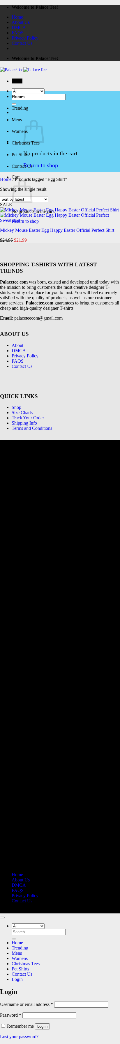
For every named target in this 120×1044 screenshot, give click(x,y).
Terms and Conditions (32, 428)
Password (10, 1015)
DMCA (19, 27)
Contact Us (22, 43)
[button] (17, 81)
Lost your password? (19, 1036)
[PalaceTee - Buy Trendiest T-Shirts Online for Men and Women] (23, 69)
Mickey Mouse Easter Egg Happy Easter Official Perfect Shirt (57, 230)
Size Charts (22, 412)
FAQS (18, 32)
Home (17, 17)
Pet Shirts (20, 154)
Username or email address (26, 1004)
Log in (42, 1026)
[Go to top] (2, 917)
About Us (21, 22)
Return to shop (40, 165)
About (17, 345)
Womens (20, 131)
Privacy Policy (25, 37)
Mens (17, 119)
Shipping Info (24, 423)
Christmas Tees (26, 963)
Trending (20, 108)
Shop (16, 407)
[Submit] (14, 939)
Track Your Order (28, 417)
